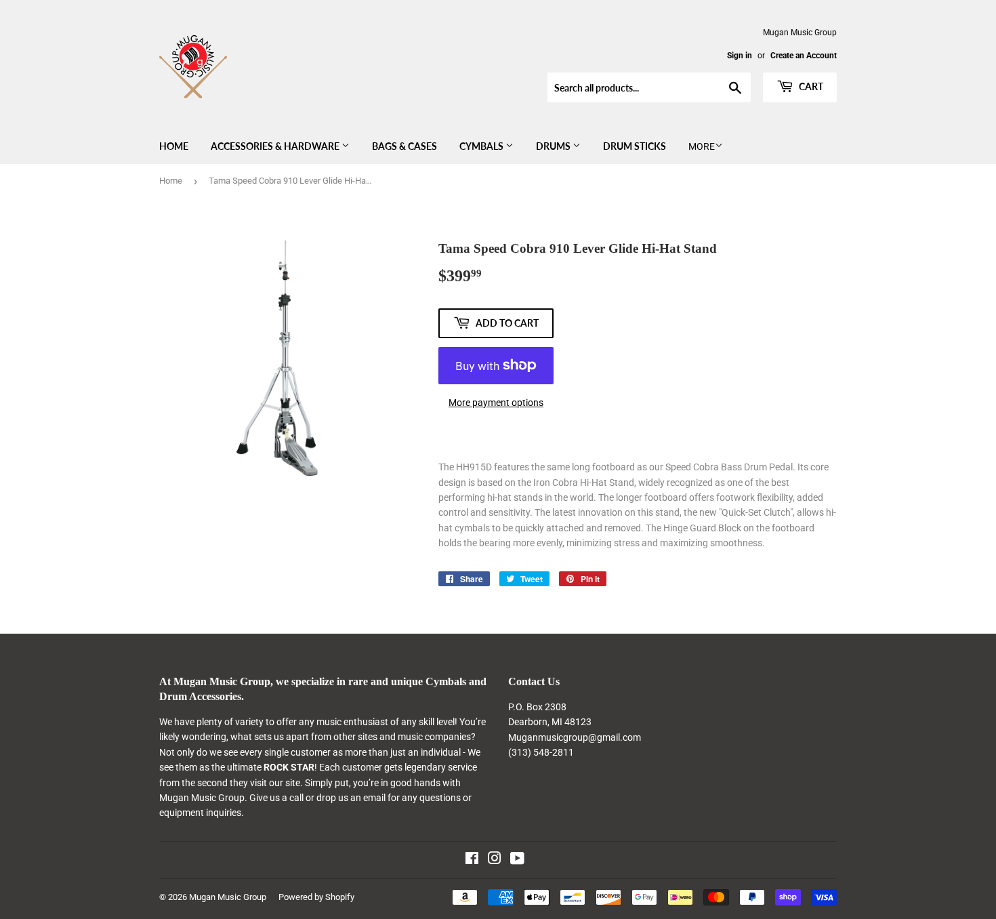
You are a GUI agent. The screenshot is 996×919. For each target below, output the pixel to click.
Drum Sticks (634, 146)
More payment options (496, 402)
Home (173, 146)
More (701, 146)
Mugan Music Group (227, 897)
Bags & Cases (404, 146)
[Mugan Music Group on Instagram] (494, 860)
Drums (554, 146)
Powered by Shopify (316, 897)
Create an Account (803, 55)
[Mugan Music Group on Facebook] (472, 860)
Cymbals (482, 146)
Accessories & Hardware (276, 146)
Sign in (739, 55)
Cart (810, 86)
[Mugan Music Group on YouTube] (517, 860)
